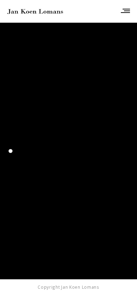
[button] (10, 151)
